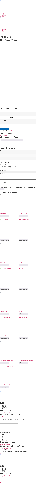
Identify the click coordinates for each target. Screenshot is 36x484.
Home (3, 9)
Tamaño (4, 120)
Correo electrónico (3, 182)
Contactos (4, 12)
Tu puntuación (3, 170)
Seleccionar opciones (5, 215)
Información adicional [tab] (11, 139)
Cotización (4, 30)
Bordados (4, 113)
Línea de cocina (9, 130)
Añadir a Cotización (4, 128)
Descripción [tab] (3, 139)
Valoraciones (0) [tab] (19, 139)
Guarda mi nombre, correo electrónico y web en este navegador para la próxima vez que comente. (17, 187)
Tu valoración (2, 173)
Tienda (3, 14)
